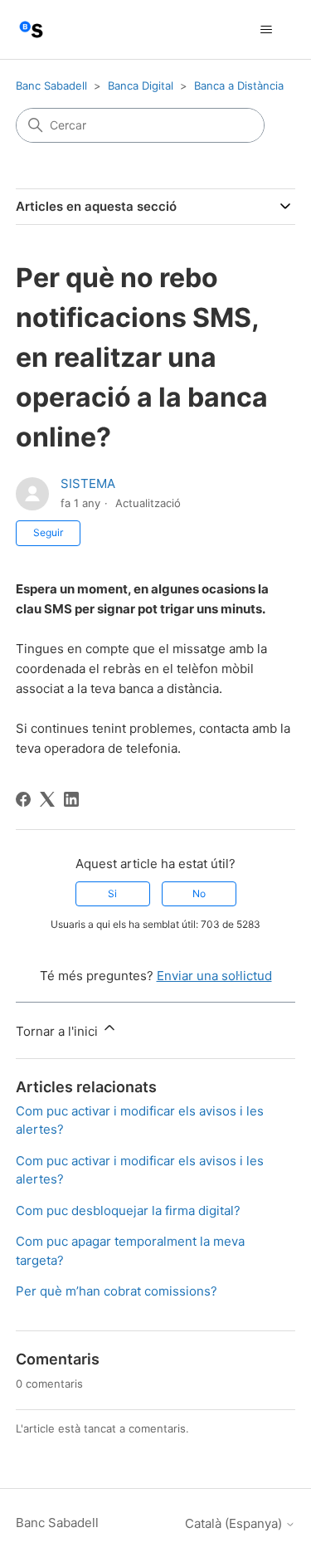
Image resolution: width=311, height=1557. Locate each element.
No (199, 893)
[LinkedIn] (71, 799)
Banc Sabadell (51, 85)
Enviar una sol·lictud (214, 975)
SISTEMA (88, 483)
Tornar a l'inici (58, 1031)
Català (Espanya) (235, 1523)
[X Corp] (47, 799)
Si (112, 893)
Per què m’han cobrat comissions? (116, 1291)
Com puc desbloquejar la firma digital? (128, 1210)
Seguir (48, 532)
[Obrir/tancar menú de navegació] (265, 30)
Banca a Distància (239, 85)
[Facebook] (23, 799)
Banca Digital (140, 85)
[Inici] (31, 29)
